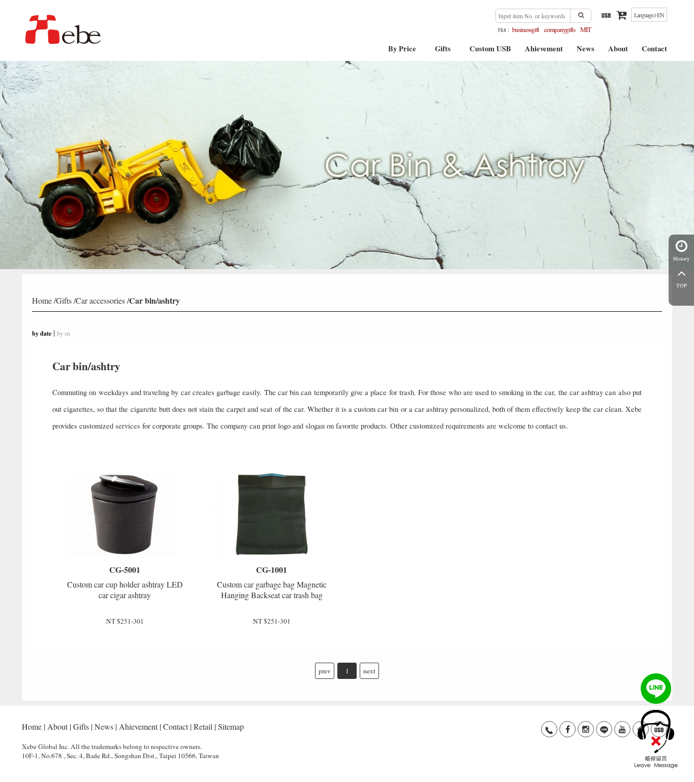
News (585, 52)
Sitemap (231, 726)
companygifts (559, 29)
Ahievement (544, 52)
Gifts (443, 52)
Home (42, 300)
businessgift (525, 29)
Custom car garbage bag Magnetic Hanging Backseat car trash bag (272, 582)
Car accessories (100, 300)
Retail (203, 726)
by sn (63, 333)
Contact (654, 52)
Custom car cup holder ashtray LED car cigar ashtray (125, 582)
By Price (402, 52)
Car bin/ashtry (154, 300)
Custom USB (490, 52)
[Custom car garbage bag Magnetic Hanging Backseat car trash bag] (272, 514)
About (618, 52)
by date (41, 333)
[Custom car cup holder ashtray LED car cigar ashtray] (125, 514)
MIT (585, 29)
